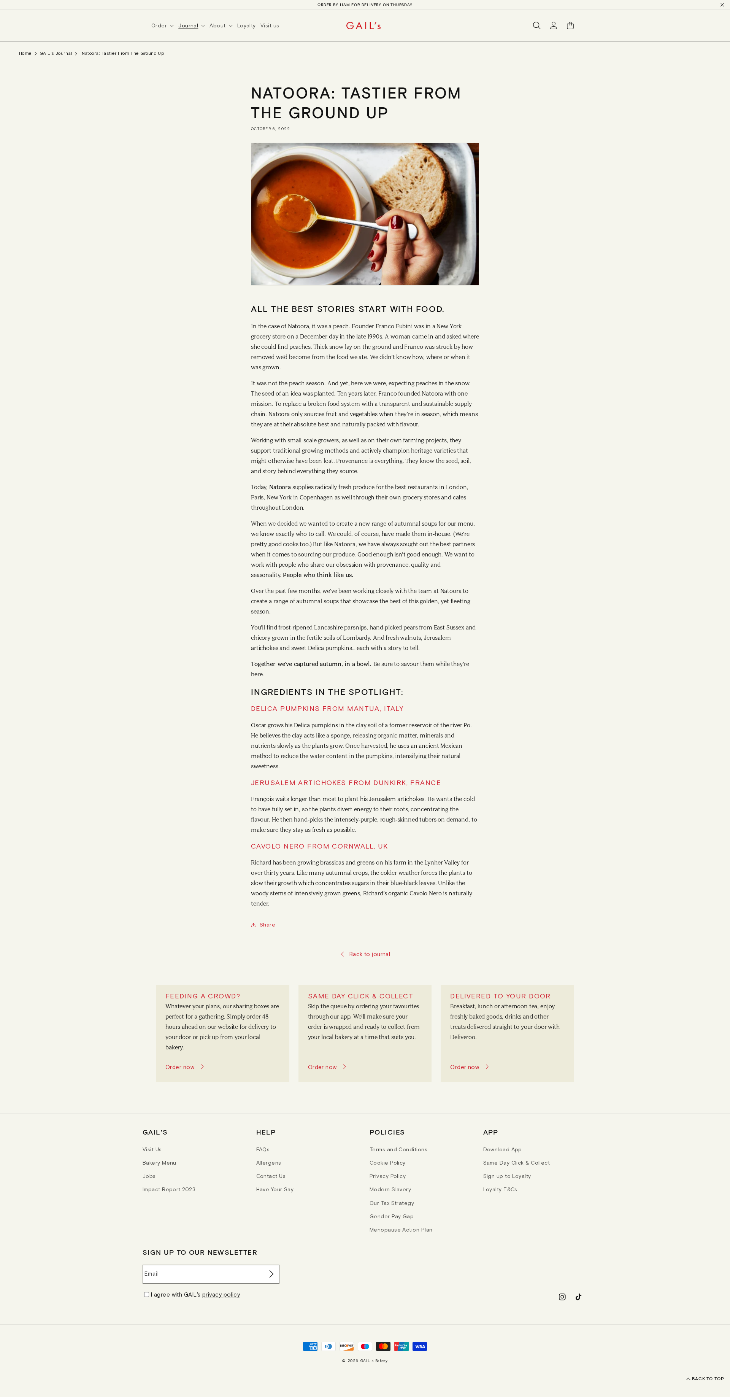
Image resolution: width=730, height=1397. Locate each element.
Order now (179, 1067)
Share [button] (267, 925)
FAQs (263, 1149)
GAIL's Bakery (374, 1361)
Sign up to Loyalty (507, 1176)
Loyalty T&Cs (500, 1189)
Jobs (149, 1176)
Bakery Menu (159, 1163)
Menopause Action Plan (401, 1230)
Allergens (268, 1163)
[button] (164, 25)
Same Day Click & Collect (516, 1163)
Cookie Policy (388, 1163)
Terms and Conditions (398, 1149)
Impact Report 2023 (169, 1189)
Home (25, 53)
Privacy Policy (388, 1176)
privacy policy (221, 1294)
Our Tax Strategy (392, 1203)
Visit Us (152, 1149)
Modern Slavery (390, 1189)
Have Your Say (275, 1189)
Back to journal (369, 954)
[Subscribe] (270, 1274)
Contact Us (271, 1176)
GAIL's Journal (56, 53)
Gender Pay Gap (392, 1216)
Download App (502, 1149)
